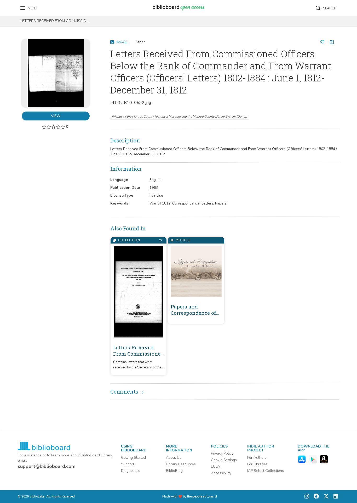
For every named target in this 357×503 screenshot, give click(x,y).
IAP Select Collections (265, 470)
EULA (215, 466)
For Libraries (257, 464)
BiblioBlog (174, 470)
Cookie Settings (224, 459)
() (179, 116)
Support (127, 464)
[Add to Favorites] (160, 240)
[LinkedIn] (334, 496)
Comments (124, 391)
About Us (173, 457)
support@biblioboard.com (47, 466)
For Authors (257, 457)
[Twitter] (325, 496)
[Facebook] (315, 496)
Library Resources (181, 464)
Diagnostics (130, 470)
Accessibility (221, 473)
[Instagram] (306, 496)
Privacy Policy (222, 453)
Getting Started (133, 457)
